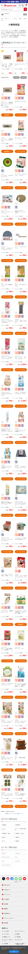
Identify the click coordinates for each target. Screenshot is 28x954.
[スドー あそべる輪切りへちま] (7, 271)
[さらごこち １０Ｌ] (21, 635)
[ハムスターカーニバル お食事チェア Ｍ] (7, 453)
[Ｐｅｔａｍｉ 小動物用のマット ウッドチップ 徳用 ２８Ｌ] (7, 89)
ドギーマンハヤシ (6, 857)
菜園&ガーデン (7, 936)
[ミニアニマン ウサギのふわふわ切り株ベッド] (21, 526)
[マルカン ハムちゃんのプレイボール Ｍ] (7, 671)
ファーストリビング (6, 865)
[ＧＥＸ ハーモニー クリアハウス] (7, 198)
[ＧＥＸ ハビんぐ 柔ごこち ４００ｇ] (21, 344)
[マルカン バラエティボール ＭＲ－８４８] (7, 708)
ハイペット (17, 861)
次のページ (19, 813)
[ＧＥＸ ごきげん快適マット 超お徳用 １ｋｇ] (7, 635)
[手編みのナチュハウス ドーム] (21, 198)
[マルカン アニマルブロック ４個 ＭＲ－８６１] (7, 781)
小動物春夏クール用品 (6, 833)
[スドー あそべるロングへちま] (21, 271)
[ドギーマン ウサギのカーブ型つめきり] (7, 308)
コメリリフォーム (20, 931)
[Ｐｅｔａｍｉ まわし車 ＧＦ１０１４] (7, 162)
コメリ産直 (6, 931)
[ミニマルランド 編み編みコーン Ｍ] (7, 599)
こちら (13, 948)
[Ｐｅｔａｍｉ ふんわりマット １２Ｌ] (21, 126)
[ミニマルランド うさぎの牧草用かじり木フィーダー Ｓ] (21, 599)
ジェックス (17, 853)
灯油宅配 (18, 936)
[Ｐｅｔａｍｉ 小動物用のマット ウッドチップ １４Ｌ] (7, 126)
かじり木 (3, 841)
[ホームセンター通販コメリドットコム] (10, 6)
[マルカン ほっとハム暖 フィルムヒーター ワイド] (21, 562)
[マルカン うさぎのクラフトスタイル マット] (7, 235)
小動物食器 (4, 824)
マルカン (4, 853)
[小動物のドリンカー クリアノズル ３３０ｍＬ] (7, 417)
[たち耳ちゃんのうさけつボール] (7, 380)
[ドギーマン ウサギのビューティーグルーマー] (7, 344)
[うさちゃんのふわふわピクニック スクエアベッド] (21, 489)
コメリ (3, 861)
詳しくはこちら (23, 1)
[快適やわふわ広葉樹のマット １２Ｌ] (7, 489)
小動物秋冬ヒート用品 (19, 833)
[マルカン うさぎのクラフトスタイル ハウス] (21, 453)
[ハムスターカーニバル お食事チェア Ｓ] (21, 417)
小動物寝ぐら (17, 837)
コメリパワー (19, 939)
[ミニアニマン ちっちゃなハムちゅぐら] (7, 526)
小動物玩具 (17, 841)
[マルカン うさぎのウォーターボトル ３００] (21, 380)
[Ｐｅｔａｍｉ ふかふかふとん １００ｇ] (21, 162)
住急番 (17, 933)
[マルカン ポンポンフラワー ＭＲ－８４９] (21, 708)
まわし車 (3, 829)
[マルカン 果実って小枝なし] (21, 308)
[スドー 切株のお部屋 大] (21, 744)
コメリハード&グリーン (8, 940)
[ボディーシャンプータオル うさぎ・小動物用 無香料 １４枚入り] (21, 671)
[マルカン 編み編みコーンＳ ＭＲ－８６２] (21, 781)
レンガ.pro (6, 933)
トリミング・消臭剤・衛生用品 (20, 829)
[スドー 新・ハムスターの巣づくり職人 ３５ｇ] (7, 562)
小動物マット (4, 837)
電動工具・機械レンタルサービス (21, 944)
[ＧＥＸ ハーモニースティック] (21, 235)
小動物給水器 (17, 824)
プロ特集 (6, 943)
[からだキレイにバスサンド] (21, 89)
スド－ (16, 857)
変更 (25, 14)
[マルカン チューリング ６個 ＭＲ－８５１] (7, 744)
